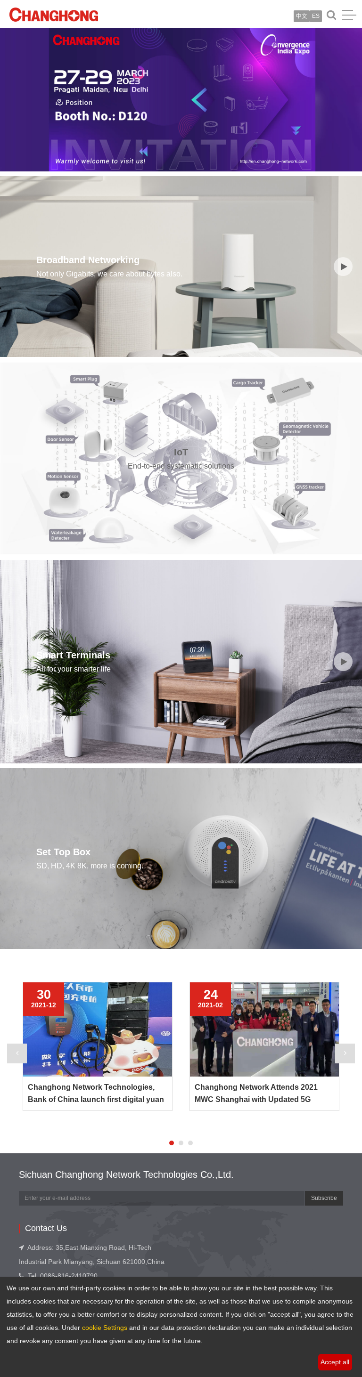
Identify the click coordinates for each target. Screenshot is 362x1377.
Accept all (335, 1362)
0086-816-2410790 (69, 1276)
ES (316, 16)
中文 (301, 16)
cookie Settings (104, 1327)
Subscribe (324, 1198)
